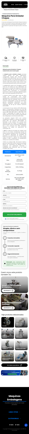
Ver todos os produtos (13, 365)
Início (12, 4)
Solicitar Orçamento (14, 214)
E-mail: (4, 199)
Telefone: (5, 195)
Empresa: (4, 203)
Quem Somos (18, 4)
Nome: (4, 191)
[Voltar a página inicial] (5, 4)
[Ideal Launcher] (14, 372)
